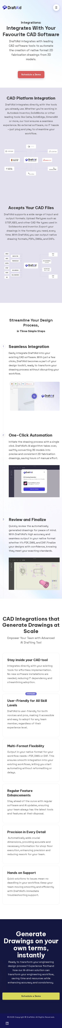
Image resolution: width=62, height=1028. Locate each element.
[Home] (12, 7)
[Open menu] (56, 7)
